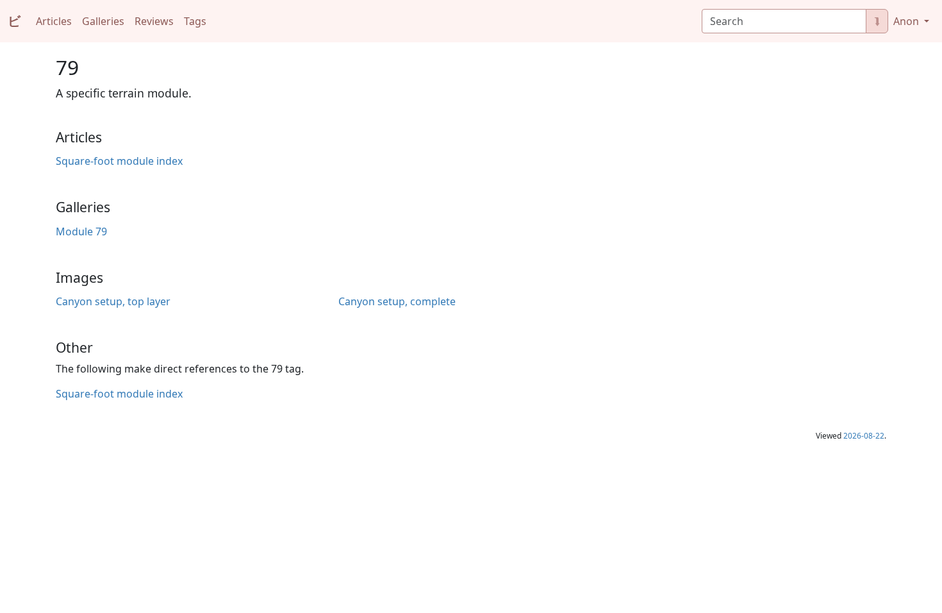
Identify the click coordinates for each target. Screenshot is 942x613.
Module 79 (81, 231)
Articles (54, 21)
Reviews (154, 21)
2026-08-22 (863, 435)
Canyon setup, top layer (113, 301)
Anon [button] (907, 21)
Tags (195, 21)
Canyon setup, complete (397, 301)
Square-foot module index (119, 161)
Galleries (103, 21)
